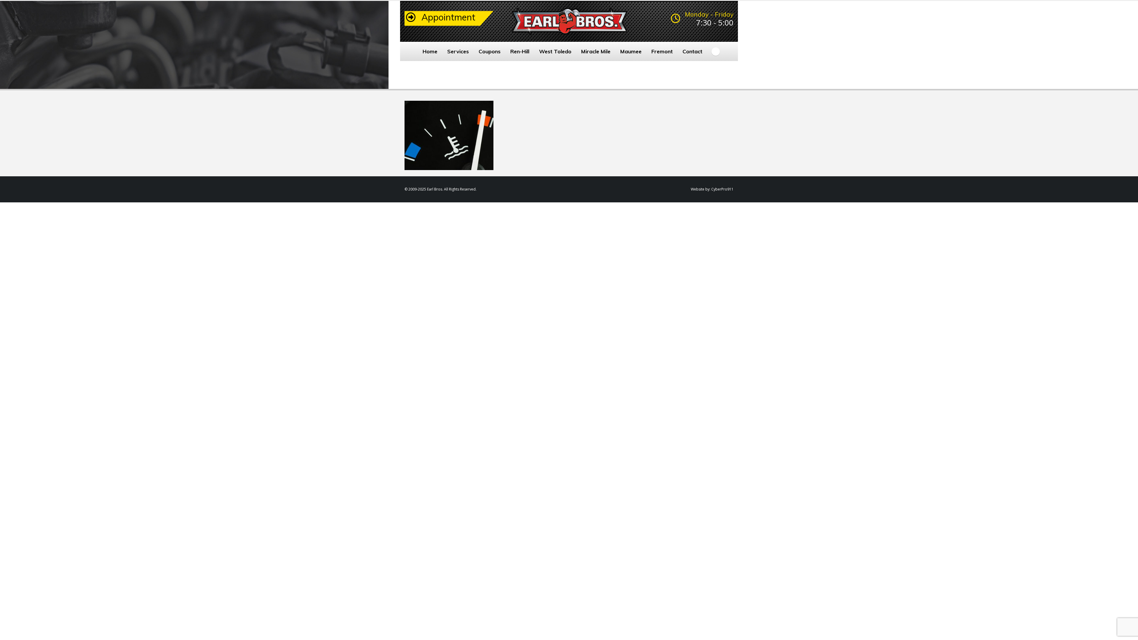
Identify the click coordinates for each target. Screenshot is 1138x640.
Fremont (662, 51)
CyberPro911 (722, 189)
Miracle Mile (595, 51)
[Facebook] (716, 51)
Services (458, 51)
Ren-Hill (519, 51)
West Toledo (555, 51)
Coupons (490, 51)
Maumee (631, 51)
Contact (692, 51)
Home (430, 51)
